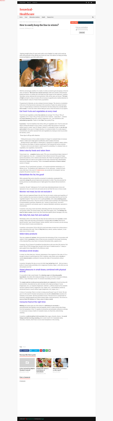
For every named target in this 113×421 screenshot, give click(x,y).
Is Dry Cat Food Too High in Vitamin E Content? (27, 369)
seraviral (22, 28)
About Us (29, 2)
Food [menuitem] (26, 17)
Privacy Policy (22, 2)
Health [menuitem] (43, 17)
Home (21, 21)
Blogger (42, 418)
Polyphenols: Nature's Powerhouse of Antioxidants (42, 370)
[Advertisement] (65, 9)
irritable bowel (40, 170)
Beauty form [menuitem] (50, 17)
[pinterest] (91, 2)
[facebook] (86, 2)
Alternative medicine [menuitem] (35, 17)
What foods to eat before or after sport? (60, 369)
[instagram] (89, 2)
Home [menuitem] (21, 17)
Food (24, 21)
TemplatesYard (31, 418)
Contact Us (34, 2)
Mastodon (2, 0)
